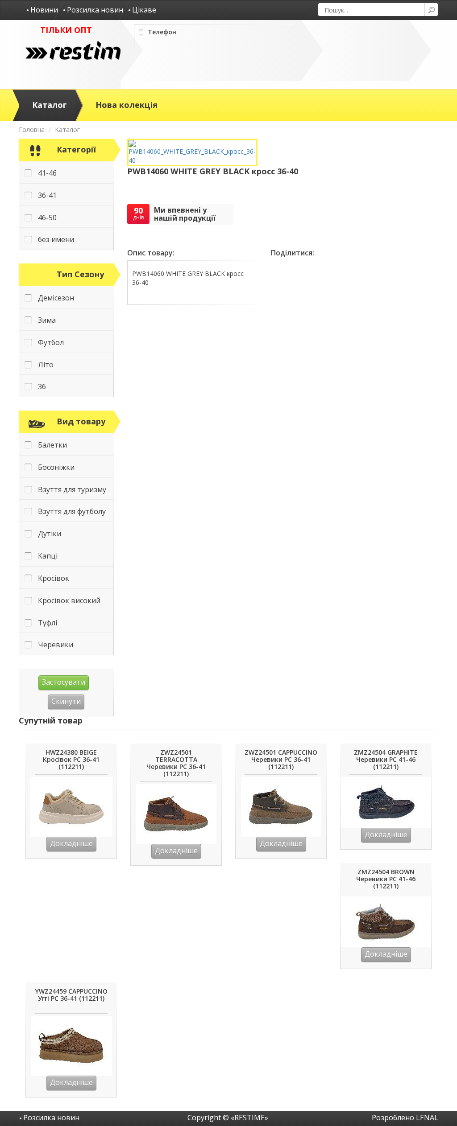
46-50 (47, 217)
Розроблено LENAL (405, 1117)
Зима (47, 320)
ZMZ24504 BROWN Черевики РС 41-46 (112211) (385, 879)
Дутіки (49, 533)
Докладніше (71, 843)
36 (42, 386)
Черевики (55, 644)
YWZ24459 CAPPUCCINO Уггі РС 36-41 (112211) (71, 995)
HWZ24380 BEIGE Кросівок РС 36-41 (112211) (71, 760)
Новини (44, 10)
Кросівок (53, 578)
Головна (32, 129)
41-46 (47, 173)
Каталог (49, 104)
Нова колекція (127, 104)
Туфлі (47, 623)
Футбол (51, 342)
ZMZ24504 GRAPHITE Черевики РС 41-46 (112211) (386, 760)
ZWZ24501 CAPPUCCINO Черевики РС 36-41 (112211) (281, 760)
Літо (46, 365)
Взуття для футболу (72, 511)
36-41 (47, 195)
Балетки (52, 445)
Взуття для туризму (72, 489)
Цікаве (144, 10)
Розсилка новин (95, 10)
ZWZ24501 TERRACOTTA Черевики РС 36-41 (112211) (176, 763)
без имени (56, 239)
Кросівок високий (69, 600)
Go (431, 9)
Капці (48, 556)
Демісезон (56, 298)
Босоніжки (56, 467)
